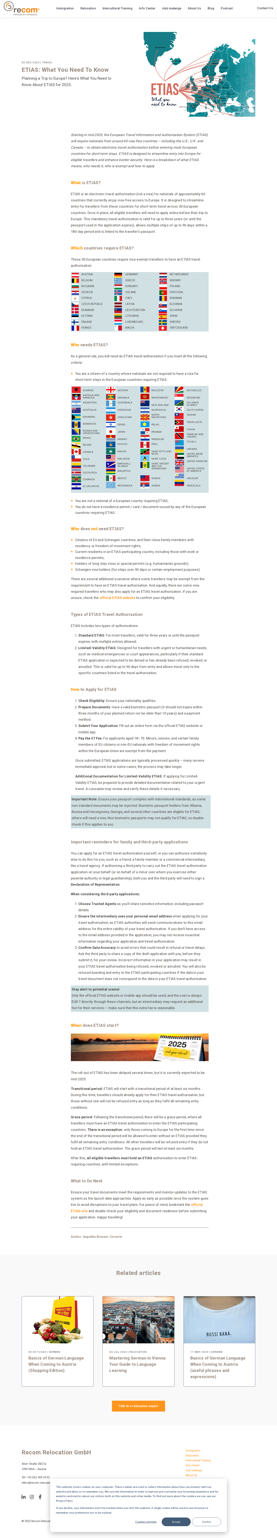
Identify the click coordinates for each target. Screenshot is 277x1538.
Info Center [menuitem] (193, 1465)
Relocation (88, 8)
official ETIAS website (117, 598)
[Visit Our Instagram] (32, 1497)
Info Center (147, 8)
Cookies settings (146, 1521)
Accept (176, 1521)
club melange (171, 8)
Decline (206, 1521)
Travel (47, 62)
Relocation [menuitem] (192, 1455)
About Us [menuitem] (191, 1475)
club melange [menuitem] (194, 1470)
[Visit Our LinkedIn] (23, 1497)
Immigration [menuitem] (193, 1450)
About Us (194, 8)
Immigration (65, 8)
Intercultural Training (117, 8)
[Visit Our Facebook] (40, 1497)
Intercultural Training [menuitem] (198, 1460)
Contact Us (265, 8)
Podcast (227, 8)
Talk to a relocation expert (138, 1406)
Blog (211, 8)
